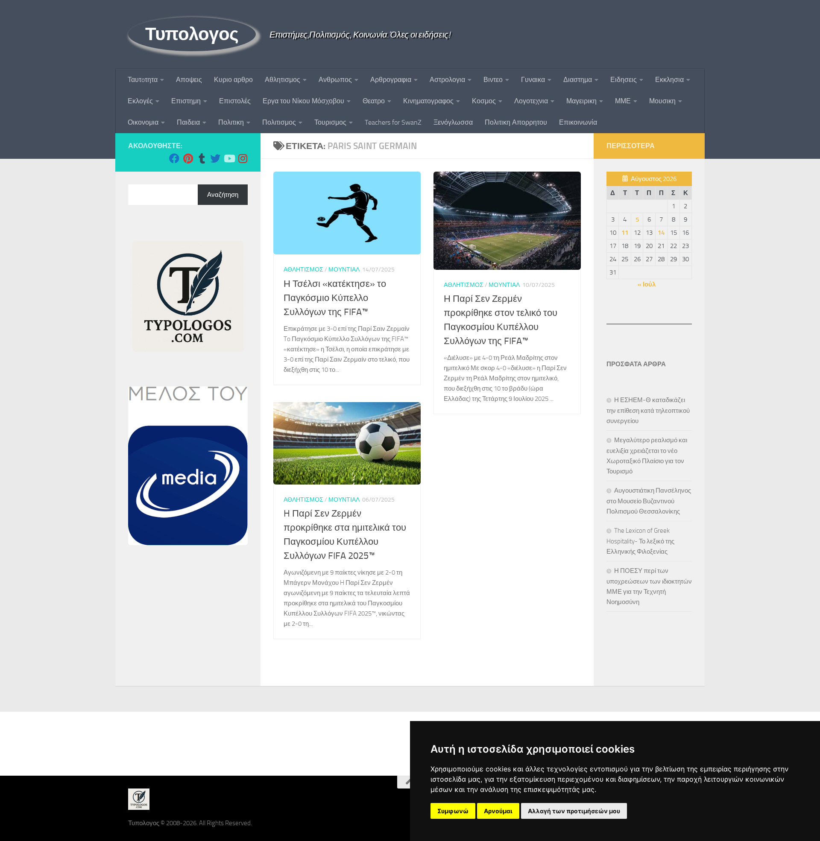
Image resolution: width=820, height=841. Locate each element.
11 (624, 233)
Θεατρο (374, 101)
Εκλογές (140, 101)
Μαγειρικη (581, 101)
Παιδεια (188, 122)
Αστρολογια (447, 80)
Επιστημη (186, 101)
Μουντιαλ (344, 269)
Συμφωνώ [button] (453, 811)
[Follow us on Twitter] (215, 158)
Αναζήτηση (222, 195)
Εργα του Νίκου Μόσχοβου (303, 101)
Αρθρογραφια (390, 80)
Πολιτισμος (279, 122)
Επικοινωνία (578, 122)
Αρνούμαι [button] (498, 811)
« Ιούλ (647, 284)
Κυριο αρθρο (233, 80)
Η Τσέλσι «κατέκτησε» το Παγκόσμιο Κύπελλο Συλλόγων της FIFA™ (335, 298)
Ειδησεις (623, 80)
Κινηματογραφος (428, 101)
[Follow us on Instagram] (242, 158)
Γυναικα (533, 80)
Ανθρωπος (335, 80)
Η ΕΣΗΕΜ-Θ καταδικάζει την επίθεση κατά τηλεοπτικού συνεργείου (648, 410)
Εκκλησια (669, 80)
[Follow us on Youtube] (229, 158)
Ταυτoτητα (143, 80)
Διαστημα (577, 80)
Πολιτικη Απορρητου (516, 122)
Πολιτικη (231, 122)
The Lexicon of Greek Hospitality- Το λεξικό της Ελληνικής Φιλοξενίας (640, 541)
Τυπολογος (192, 34)
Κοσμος (484, 101)
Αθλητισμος (282, 80)
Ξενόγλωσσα (453, 122)
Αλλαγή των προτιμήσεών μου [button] (574, 811)
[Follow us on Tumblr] (201, 158)
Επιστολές (235, 101)
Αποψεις (189, 80)
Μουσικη (662, 101)
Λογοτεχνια (531, 101)
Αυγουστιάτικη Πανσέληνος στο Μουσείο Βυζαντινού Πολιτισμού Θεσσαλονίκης (648, 501)
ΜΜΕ (623, 101)
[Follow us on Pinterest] (188, 158)
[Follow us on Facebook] (174, 158)
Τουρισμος (330, 122)
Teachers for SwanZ (393, 122)
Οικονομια (143, 122)
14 (661, 233)
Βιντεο (493, 80)
